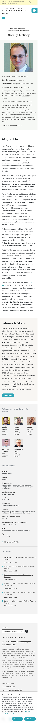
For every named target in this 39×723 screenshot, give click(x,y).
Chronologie (8, 395)
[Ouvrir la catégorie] (26, 631)
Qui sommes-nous (8, 687)
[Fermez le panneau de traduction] (35, 2)
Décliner (30, 719)
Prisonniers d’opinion (19, 28)
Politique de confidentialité (12, 690)
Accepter (17, 719)
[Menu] (35, 10)
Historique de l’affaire (11, 542)
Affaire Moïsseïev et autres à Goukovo (18, 30)
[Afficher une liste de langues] (30, 2)
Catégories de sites (10, 631)
